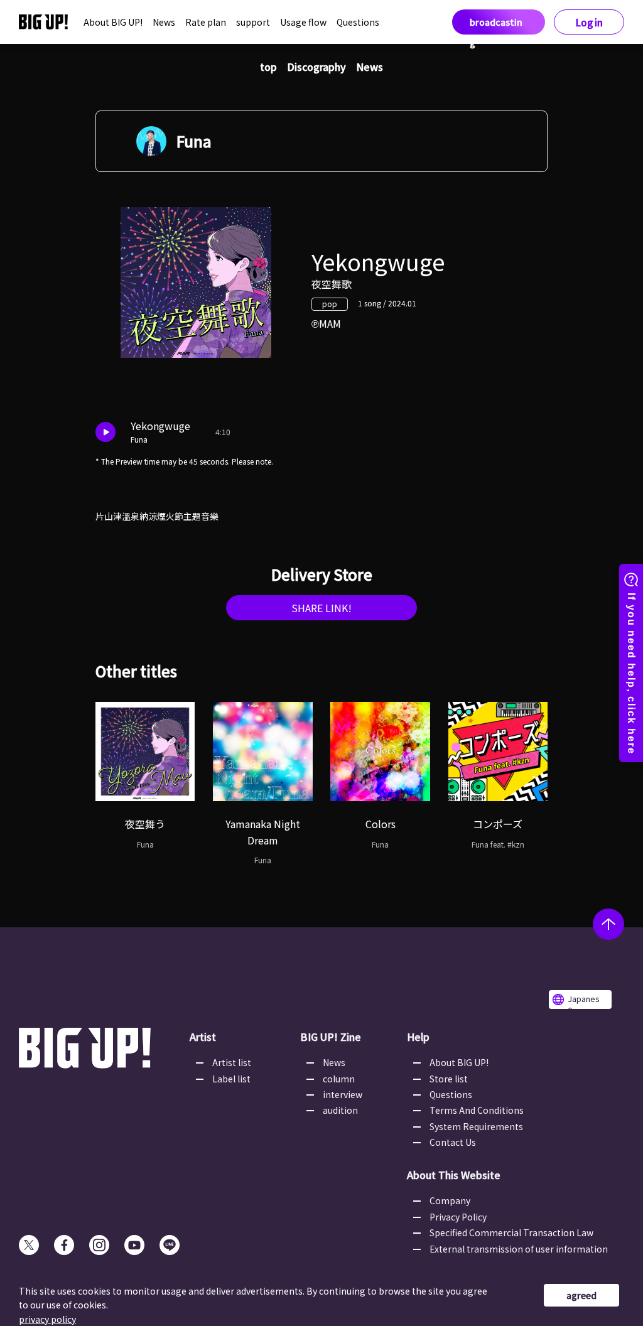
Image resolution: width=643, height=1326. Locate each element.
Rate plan (205, 22)
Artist (203, 1037)
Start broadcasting (496, 22)
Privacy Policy (458, 1216)
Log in (589, 22)
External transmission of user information (519, 1248)
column (339, 1078)
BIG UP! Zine (330, 1037)
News (164, 22)
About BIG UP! (113, 22)
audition (340, 1110)
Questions (358, 22)
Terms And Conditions (477, 1110)
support (253, 22)
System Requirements (476, 1126)
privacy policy (47, 1319)
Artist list (231, 1062)
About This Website (453, 1175)
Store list (449, 1078)
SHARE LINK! (321, 607)
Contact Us (453, 1142)
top (268, 66)
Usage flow (303, 22)
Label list (231, 1078)
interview (342, 1094)
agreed (581, 1295)
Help (418, 1037)
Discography (316, 66)
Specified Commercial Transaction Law (511, 1232)
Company (450, 1200)
